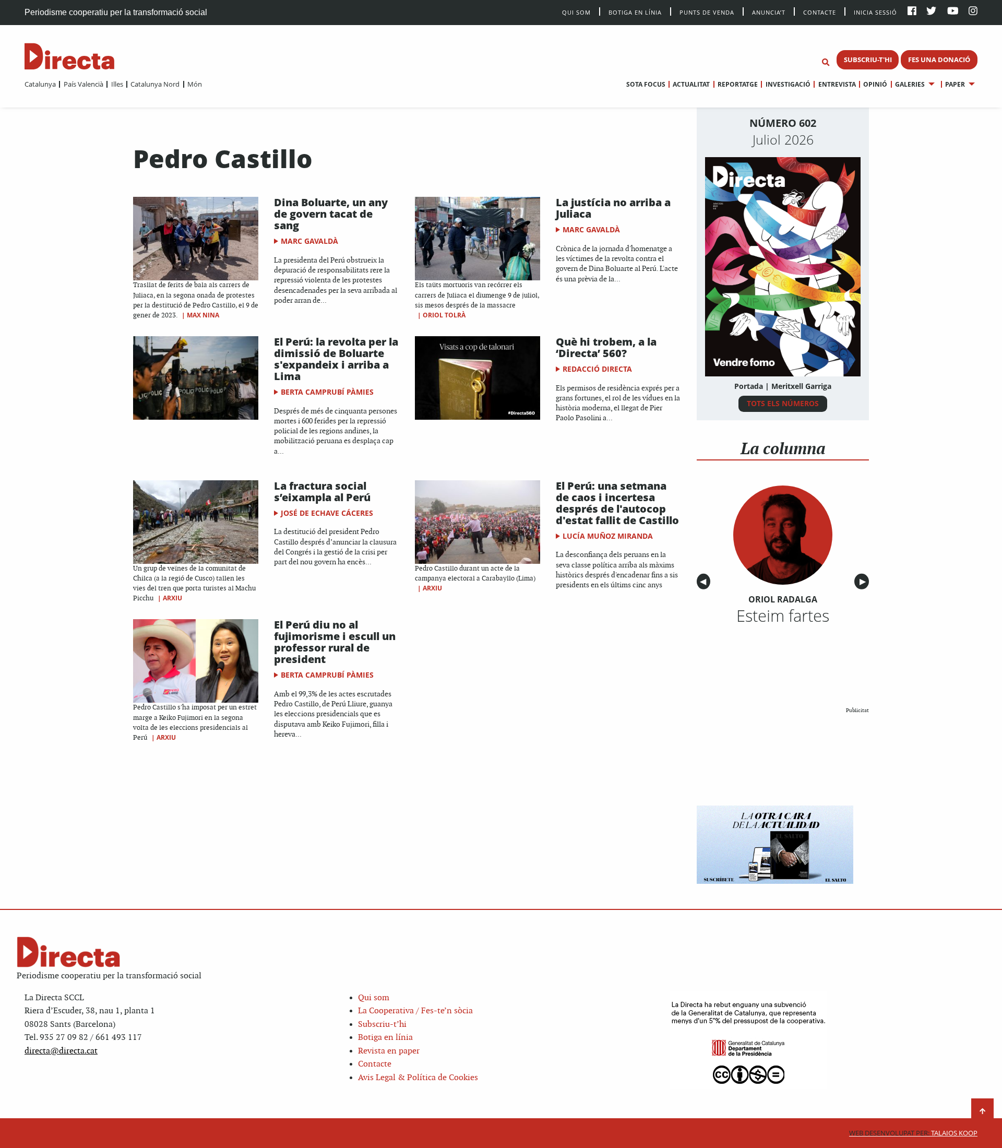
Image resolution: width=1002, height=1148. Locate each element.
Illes (117, 84)
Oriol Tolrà (444, 315)
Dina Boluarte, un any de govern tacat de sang (331, 213)
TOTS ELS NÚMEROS (783, 403)
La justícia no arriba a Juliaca (613, 208)
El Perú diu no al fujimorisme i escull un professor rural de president (335, 642)
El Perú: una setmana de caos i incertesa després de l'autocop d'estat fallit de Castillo (617, 503)
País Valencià (83, 84)
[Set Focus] (825, 63)
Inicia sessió (875, 11)
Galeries (910, 84)
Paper (955, 84)
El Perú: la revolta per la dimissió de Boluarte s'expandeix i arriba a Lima (336, 359)
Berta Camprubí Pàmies (327, 392)
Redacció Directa (597, 369)
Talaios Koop (913, 1133)
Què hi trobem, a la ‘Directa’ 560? (606, 347)
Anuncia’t (768, 11)
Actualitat (691, 84)
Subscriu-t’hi (382, 1024)
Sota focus (645, 84)
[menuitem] (40, 84)
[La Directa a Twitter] (931, 12)
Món (194, 84)
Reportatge (738, 84)
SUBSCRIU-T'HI (868, 59)
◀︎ (705, 582)
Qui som (373, 998)
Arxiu (172, 598)
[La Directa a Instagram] (973, 12)
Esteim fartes (782, 615)
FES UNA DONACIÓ (939, 59)
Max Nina (203, 315)
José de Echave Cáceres (327, 513)
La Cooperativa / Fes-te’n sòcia (415, 1011)
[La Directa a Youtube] (953, 12)
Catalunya (40, 84)
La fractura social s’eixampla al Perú (322, 491)
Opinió (875, 84)
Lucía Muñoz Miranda (608, 536)
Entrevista (836, 84)
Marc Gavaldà (309, 241)
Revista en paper (389, 1051)
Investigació (788, 84)
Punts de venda (706, 11)
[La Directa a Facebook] (912, 12)
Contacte (819, 11)
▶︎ (864, 582)
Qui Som (576, 12)
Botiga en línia (635, 11)
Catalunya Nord (155, 84)
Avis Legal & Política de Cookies (418, 1078)
